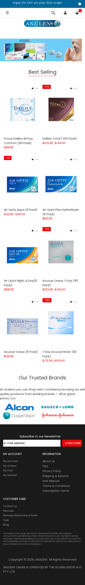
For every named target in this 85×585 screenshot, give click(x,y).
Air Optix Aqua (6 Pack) (21, 210)
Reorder (8, 511)
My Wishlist (10, 475)
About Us (48, 461)
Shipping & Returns (55, 476)
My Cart (8, 470)
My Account (10, 461)
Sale (6, 520)
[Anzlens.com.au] (42, 23)
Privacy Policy (51, 471)
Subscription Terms (55, 491)
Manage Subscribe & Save (20, 515)
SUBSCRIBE (73, 443)
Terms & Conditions (56, 486)
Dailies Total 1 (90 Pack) (59, 138)
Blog (6, 524)
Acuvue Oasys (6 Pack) (21, 352)
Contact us (10, 506)
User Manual (50, 481)
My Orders (9, 466)
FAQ (45, 466)
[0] (77, 13)
